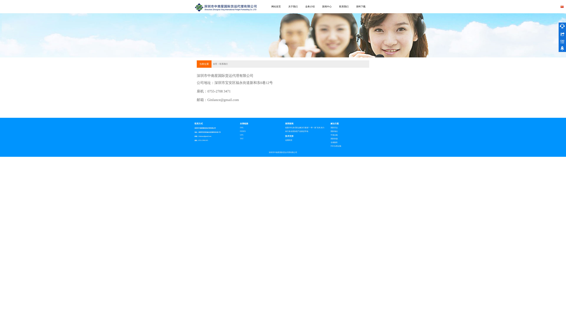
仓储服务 (334, 142)
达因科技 (288, 140)
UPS (241, 135)
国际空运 (334, 128)
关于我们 (293, 6)
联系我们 (344, 6)
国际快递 (334, 139)
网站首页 (276, 6)
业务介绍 (310, 6)
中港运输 (334, 135)
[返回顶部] (562, 49)
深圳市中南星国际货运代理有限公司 (283, 152)
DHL (242, 128)
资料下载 (361, 6)
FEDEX (243, 131)
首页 (215, 64)
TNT (241, 139)
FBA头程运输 (336, 146)
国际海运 (334, 131)
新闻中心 (327, 6)
